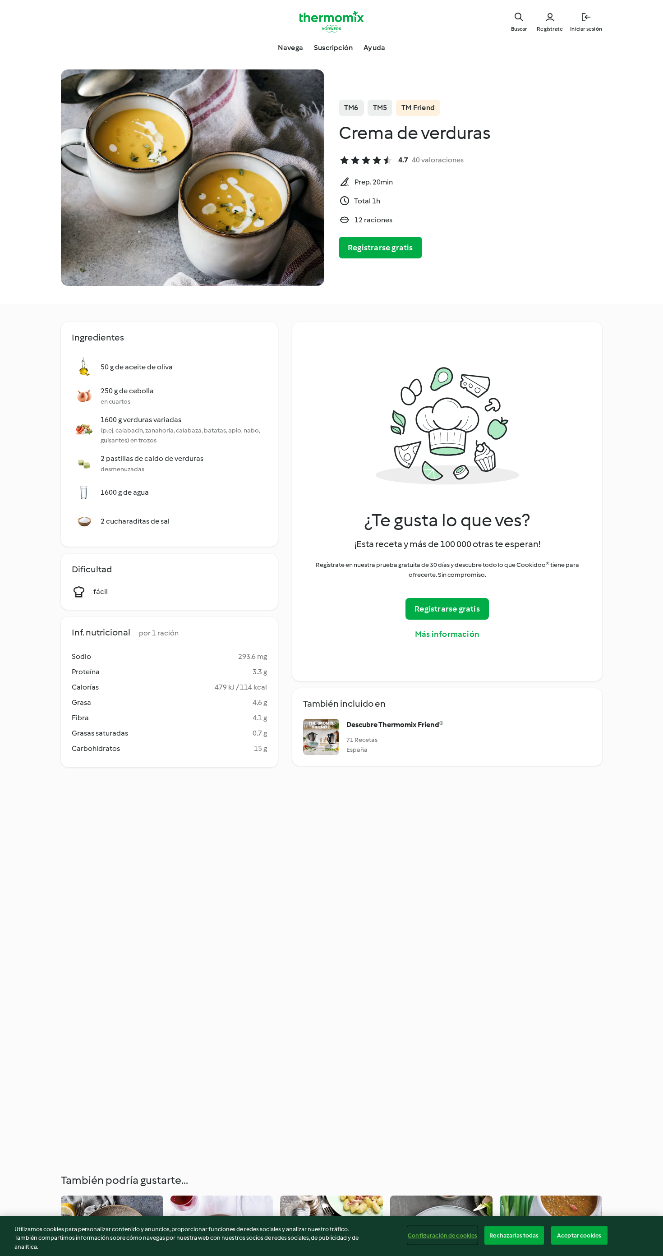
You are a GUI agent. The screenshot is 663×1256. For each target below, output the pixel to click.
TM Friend (418, 107)
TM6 (351, 107)
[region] (331, 1236)
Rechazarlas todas (514, 1235)
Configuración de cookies (442, 1235)
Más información (447, 634)
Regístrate (550, 29)
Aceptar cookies (579, 1235)
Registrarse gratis (380, 248)
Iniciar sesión (586, 29)
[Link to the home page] (331, 21)
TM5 (380, 107)
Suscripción (333, 47)
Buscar (519, 29)
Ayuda (374, 47)
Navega (290, 47)
